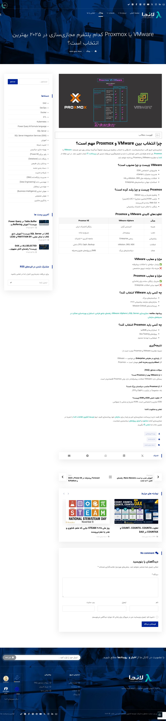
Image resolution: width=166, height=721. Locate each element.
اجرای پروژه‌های (135, 421)
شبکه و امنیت (40, 172)
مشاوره (145, 421)
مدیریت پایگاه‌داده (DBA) (36, 177)
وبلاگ (75, 694)
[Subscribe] (11, 282)
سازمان (117, 417)
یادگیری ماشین (40, 200)
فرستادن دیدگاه (150, 624)
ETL (44, 117)
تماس (148, 424)
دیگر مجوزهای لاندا (11, 699)
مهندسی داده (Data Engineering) (33, 182)
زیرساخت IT (91, 153)
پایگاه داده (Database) (37, 159)
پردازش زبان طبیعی (38, 163)
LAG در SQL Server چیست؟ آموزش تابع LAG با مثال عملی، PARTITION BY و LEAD (29, 235)
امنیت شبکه (41, 145)
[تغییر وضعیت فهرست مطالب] (156, 135)
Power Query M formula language (32, 126)
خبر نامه (8, 657)
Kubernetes (41, 121)
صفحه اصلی (73, 683)
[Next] (64, 494)
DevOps (43, 108)
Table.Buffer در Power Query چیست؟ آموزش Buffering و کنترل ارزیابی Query (23, 224)
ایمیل (124, 602)
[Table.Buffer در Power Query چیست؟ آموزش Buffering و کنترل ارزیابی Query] (44, 225)
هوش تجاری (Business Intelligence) (31, 191)
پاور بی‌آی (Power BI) (38, 154)
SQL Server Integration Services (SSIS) (30, 135)
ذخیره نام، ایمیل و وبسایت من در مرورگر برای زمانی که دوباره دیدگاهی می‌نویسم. (123, 617)
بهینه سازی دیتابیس (38, 149)
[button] (164, 4)
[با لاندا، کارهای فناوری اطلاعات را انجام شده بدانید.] (151, 15)
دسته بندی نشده (150, 445)
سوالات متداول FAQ (41, 683)
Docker (43, 112)
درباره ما (74, 687)
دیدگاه (155, 574)
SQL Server (41, 131)
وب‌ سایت (90, 602)
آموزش (43, 140)
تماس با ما (45, 690)
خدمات (74, 690)
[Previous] (68, 494)
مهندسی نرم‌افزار (39, 186)
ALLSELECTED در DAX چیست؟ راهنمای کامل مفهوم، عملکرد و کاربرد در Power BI (23, 249)
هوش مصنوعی (40, 196)
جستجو (12, 82)
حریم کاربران (44, 687)
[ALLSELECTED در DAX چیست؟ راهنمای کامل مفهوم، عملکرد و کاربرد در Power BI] (44, 249)
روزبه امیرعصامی (150, 434)
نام (157, 602)
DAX (154, 537)
